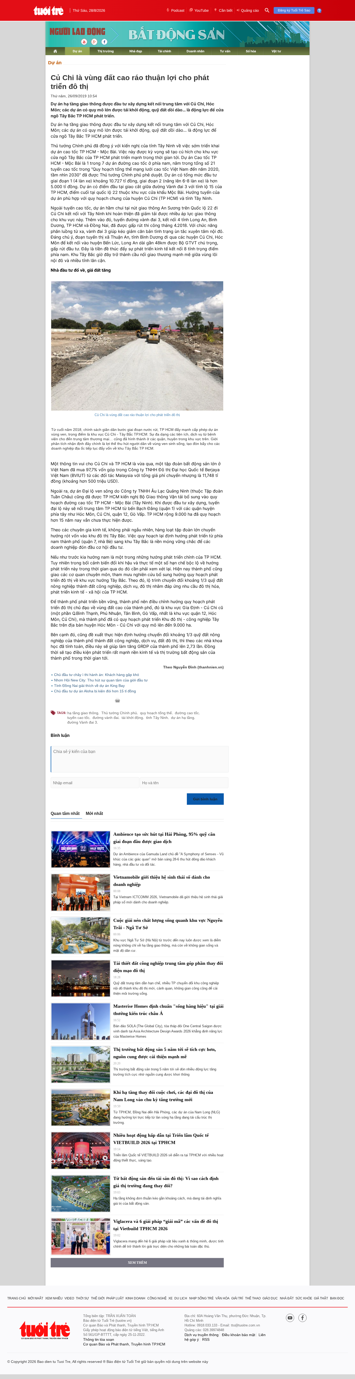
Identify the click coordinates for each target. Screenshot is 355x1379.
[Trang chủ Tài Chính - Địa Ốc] (72, 32)
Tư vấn (225, 51)
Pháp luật (115, 1298)
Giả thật (321, 1298)
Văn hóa (222, 1298)
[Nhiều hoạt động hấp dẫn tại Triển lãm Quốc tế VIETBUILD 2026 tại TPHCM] (81, 1150)
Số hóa (251, 51)
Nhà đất (287, 1298)
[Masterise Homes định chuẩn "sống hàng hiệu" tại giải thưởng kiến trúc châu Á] (81, 1021)
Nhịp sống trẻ (201, 1298)
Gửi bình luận (205, 799)
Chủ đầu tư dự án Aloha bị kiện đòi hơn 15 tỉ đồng (95, 691)
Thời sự (82, 1298)
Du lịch (180, 1298)
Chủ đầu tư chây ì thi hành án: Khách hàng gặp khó (96, 675)
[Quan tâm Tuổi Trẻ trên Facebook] (302, 1318)
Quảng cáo (250, 10)
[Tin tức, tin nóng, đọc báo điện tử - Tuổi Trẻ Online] (48, 10)
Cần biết (225, 10)
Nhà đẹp (135, 51)
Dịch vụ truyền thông (202, 1335)
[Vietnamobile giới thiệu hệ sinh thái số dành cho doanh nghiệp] (81, 892)
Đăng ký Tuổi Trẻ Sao (294, 10)
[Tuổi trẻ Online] (45, 1330)
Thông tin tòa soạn (98, 1339)
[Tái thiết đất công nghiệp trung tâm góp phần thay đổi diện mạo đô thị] (81, 978)
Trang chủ (16, 1298)
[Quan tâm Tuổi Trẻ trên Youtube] (290, 1318)
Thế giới (97, 1298)
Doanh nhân (195, 51)
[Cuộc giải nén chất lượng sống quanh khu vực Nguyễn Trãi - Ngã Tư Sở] (81, 935)
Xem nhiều (54, 1298)
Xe (170, 1298)
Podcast (178, 10)
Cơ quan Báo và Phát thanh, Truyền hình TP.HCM (124, 1344)
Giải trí (237, 1298)
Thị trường (105, 51)
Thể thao (253, 1298)
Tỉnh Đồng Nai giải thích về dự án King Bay (89, 686)
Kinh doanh (135, 1298)
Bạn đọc (337, 1298)
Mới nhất (94, 813)
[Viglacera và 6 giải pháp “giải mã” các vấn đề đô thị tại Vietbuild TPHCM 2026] (81, 1236)
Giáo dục (270, 1298)
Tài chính (164, 51)
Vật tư (276, 51)
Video (69, 1298)
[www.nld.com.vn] (55, 51)
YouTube (201, 10)
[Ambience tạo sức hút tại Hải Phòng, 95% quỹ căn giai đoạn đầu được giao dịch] (81, 849)
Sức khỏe (303, 1298)
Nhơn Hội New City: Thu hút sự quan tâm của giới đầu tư (101, 680)
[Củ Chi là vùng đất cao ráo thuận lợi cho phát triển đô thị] (137, 346)
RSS (205, 1339)
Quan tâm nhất (65, 813)
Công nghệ (157, 1298)
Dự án (77, 51)
